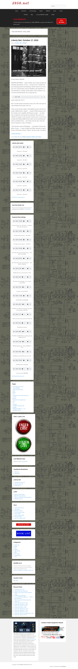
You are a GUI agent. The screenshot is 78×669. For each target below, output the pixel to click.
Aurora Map (16, 509)
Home (16, 11)
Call (14, 394)
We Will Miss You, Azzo (19, 589)
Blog (32, 14)
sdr (13, 402)
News (15, 548)
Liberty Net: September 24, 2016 (21, 608)
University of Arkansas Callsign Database (23, 497)
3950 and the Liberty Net (18, 386)
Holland (24, 136)
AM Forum (16, 472)
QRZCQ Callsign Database (20, 495)
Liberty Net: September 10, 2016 (21, 611)
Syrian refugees (38, 136)
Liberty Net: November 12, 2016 (21, 604)
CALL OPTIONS (61, 21)
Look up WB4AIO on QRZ (42, 14)
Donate (41, 11)
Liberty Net (17, 136)
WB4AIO (48, 11)
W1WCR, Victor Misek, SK (18, 405)
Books (54, 11)
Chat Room (23, 11)
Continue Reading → (16, 133)
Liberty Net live (17, 485)
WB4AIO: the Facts (17, 410)
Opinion (16, 549)
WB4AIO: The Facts (18, 498)
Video (15, 556)
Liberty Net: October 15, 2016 (20, 605)
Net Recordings (33, 11)
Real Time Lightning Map (19, 518)
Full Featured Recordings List (18, 376)
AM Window (17, 473)
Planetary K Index (18, 516)
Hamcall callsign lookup (19, 494)
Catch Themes (63, 666)
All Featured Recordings (18, 389)
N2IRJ (53, 14)
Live (14, 401)
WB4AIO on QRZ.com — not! (19, 408)
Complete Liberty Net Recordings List (21, 395)
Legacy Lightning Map (19, 515)
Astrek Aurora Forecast (19, 507)
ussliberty (15, 404)
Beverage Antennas (18, 510)
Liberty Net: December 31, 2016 (21, 603)
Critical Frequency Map (19, 512)
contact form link (32, 639)
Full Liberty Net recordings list (18, 197)
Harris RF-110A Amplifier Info (19, 400)
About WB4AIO (16, 388)
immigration (28, 136)
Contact (61, 11)
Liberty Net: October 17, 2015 (24, 40)
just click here (28, 209)
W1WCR (26, 14)
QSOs (15, 552)
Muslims (33, 136)
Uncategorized (17, 555)
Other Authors (17, 551)
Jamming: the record (18, 484)
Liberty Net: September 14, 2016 (21, 610)
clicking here (24, 461)
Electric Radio (17, 513)
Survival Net (17, 553)
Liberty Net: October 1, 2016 (20, 607)
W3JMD (14, 407)
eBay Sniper (16, 580)
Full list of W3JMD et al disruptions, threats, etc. (23, 570)
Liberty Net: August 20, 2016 (20, 614)
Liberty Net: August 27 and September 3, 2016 (24, 613)
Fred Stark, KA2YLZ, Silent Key (21, 591)
